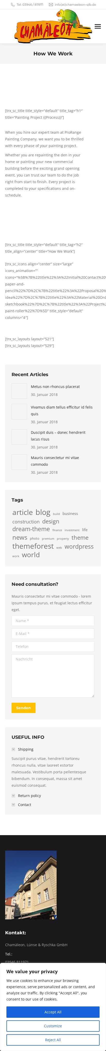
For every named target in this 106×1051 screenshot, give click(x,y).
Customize (53, 1025)
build (56, 514)
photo (34, 538)
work (15, 556)
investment (72, 530)
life (84, 529)
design (50, 521)
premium (48, 538)
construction (26, 522)
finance (57, 530)
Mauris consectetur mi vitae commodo (55, 461)
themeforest (33, 546)
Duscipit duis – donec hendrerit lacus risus (58, 436)
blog (43, 512)
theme (80, 537)
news (19, 537)
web (59, 547)
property (63, 538)
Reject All (53, 1039)
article (22, 512)
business (70, 513)
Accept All (53, 1012)
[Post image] (19, 391)
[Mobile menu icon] (98, 26)
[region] (53, 1007)
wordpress (79, 546)
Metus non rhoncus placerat (55, 386)
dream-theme (31, 529)
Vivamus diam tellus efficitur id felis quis (62, 410)
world (31, 555)
